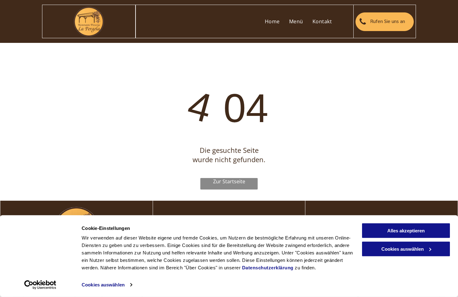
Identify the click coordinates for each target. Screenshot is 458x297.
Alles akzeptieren (406, 230)
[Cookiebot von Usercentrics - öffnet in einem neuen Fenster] (40, 285)
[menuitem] (272, 21)
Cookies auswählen (103, 284)
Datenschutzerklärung (267, 267)
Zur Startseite (229, 181)
